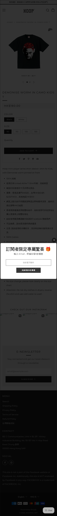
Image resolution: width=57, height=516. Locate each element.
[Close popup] (54, 240)
